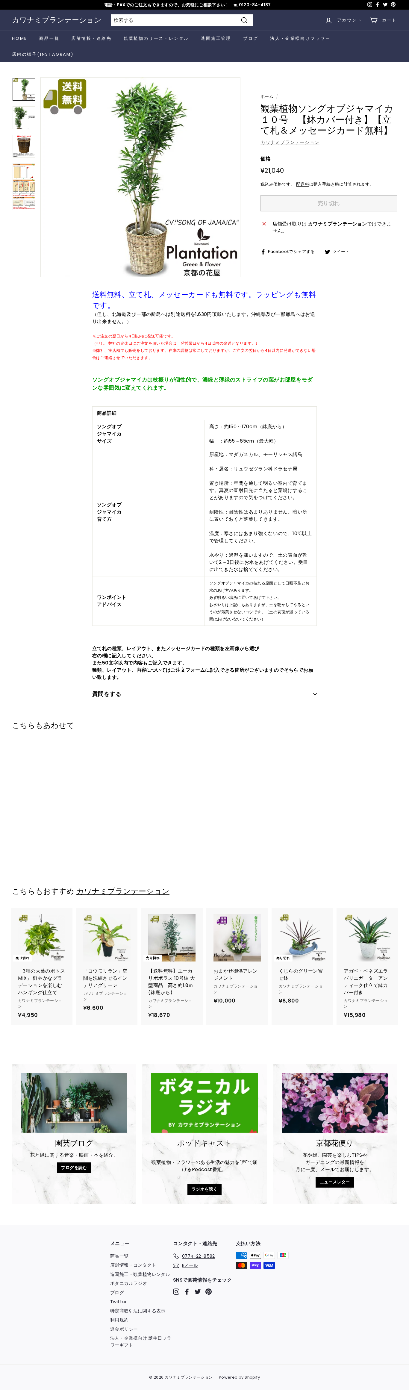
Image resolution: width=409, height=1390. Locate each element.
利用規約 (119, 1320)
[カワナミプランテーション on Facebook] (187, 1291)
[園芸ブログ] (74, 1103)
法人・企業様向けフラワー (300, 38)
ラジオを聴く (204, 1189)
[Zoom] (140, 177)
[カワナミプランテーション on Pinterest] (208, 1291)
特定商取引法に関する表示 (138, 1311)
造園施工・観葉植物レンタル (140, 1274)
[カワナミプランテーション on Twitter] (198, 1291)
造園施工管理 (216, 38)
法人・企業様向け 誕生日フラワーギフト (141, 1341)
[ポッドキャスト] (204, 1103)
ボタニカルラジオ (128, 1283)
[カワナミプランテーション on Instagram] (176, 1291)
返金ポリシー (124, 1329)
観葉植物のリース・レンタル (156, 38)
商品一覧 (49, 38)
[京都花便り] (335, 1103)
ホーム (266, 96)
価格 (265, 158)
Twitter (118, 1301)
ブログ (250, 38)
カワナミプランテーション (57, 20)
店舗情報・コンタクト (133, 1265)
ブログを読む (74, 1168)
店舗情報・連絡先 (91, 38)
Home (19, 38)
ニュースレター (335, 1182)
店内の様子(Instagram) (43, 54)
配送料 (302, 184)
